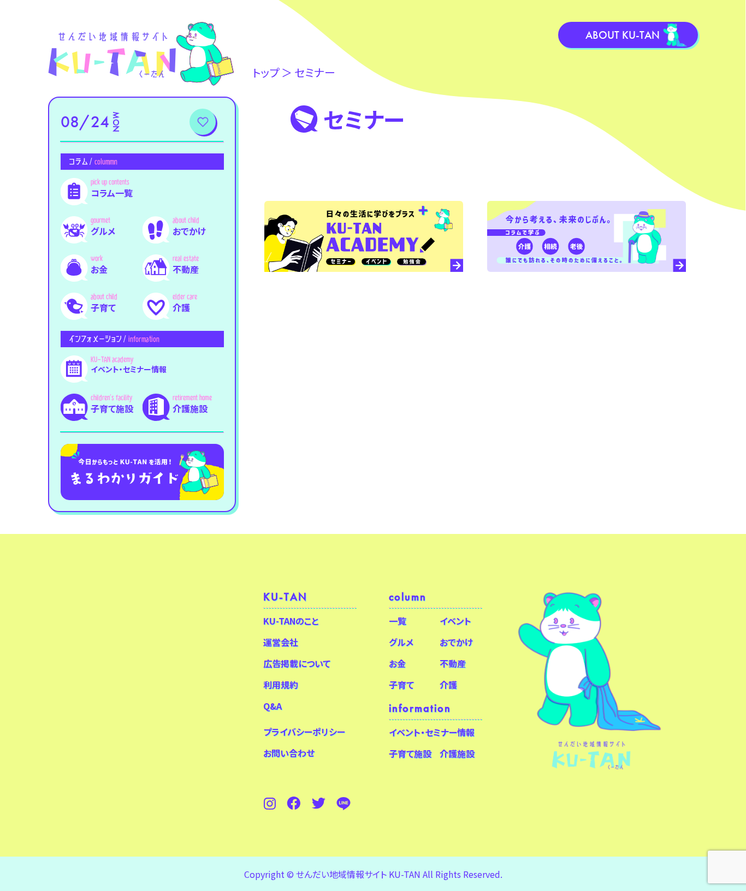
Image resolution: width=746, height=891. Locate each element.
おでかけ (189, 230)
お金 (99, 269)
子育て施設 (112, 408)
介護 (181, 307)
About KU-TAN (622, 35)
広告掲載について (296, 663)
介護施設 (190, 408)
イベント (455, 620)
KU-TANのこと (290, 620)
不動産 (186, 269)
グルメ (103, 230)
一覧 (397, 620)
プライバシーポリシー (304, 731)
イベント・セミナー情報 (129, 369)
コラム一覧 (112, 192)
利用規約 (280, 684)
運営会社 (280, 642)
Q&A (272, 705)
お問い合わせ (289, 752)
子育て (103, 307)
